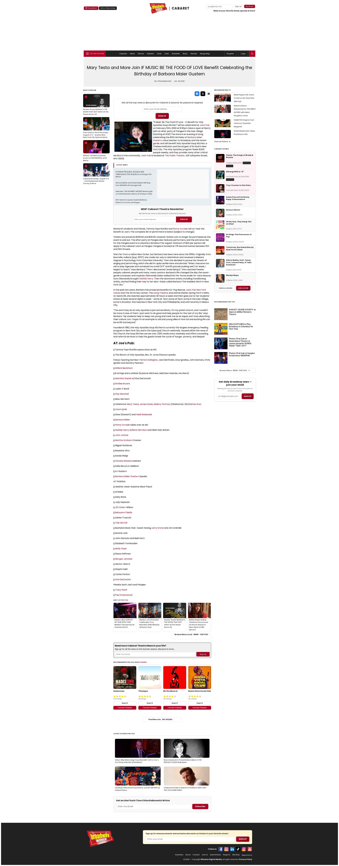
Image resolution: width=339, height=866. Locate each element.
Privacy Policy (245, 859)
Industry (150, 53)
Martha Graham (123, 440)
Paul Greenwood (123, 594)
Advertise (179, 855)
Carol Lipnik (121, 409)
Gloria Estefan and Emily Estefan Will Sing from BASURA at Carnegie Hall (133, 184)
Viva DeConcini (123, 579)
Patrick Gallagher (148, 359)
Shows (141, 53)
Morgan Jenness (123, 558)
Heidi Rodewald (144, 414)
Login (243, 53)
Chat (159, 53)
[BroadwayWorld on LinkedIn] (232, 849)
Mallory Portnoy (162, 404)
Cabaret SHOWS (221, 149)
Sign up (247, 396)
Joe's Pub (204, 125)
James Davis (146, 404)
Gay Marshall (122, 393)
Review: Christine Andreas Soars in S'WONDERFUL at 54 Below (95, 152)
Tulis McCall (121, 522)
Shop (185, 53)
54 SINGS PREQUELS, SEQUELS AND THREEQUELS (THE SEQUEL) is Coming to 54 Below (134, 174)
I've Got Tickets (125, 708)
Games (194, 53)
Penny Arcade (180, 228)
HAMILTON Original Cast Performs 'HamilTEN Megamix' (244, 123)
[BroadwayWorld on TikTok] (238, 849)
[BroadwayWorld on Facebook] (220, 849)
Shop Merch (92, 8)
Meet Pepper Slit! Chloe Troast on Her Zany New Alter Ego (244, 98)
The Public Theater (175, 155)
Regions (226, 855)
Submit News (215, 855)
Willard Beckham (124, 368)
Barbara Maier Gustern (127, 476)
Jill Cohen (120, 507)
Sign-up (238, 6)
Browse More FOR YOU (233, 370)
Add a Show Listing (108, 8)
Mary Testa (133, 404)
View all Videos (221, 141)
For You (124, 600)
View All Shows (225, 288)
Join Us (205, 855)
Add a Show (243, 288)
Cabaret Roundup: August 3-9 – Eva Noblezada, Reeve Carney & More (96, 175)
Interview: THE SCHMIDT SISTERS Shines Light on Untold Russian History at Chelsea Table (134, 192)
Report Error (247, 855)
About (188, 855)
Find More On (160, 719)
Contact (196, 855)
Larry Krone (158, 527)
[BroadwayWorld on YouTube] (249, 849)
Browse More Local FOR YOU (191, 634)
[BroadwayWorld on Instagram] (226, 849)
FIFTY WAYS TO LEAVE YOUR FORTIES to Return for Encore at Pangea (131, 201)
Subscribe (200, 806)
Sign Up (162, 116)
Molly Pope (120, 548)
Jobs (166, 53)
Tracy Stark (121, 589)
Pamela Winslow (123, 460)
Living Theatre (160, 292)
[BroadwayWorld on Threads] (244, 849)
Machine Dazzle (123, 378)
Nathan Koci (195, 404)
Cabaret (123, 53)
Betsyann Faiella (123, 512)
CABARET (180, 8)
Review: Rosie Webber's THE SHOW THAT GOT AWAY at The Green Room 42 (95, 105)
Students (176, 53)
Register (230, 53)
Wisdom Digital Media (211, 859)
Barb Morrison (139, 429)
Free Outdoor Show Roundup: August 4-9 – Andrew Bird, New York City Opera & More (95, 129)
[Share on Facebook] (197, 93)
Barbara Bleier (122, 419)
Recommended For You (224, 302)
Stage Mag (205, 53)
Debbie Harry (146, 278)
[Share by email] (208, 93)
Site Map (236, 855)
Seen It (125, 703)
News (132, 53)
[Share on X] (202, 93)
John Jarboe (121, 435)
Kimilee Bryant (122, 383)
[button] (252, 53)
